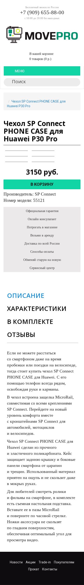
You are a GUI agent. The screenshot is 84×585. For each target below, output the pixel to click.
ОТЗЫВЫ (21, 334)
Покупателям (64, 562)
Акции (30, 562)
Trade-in (44, 562)
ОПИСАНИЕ (25, 295)
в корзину (42, 184)
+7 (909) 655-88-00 (42, 12)
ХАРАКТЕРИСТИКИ (36, 308)
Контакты (49, 569)
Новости (16, 562)
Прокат (33, 569)
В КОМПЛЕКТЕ (30, 321)
